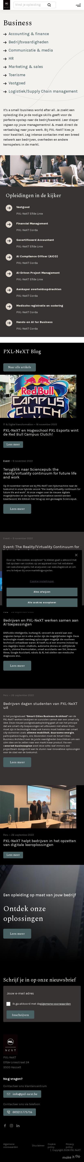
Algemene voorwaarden (10, 1145)
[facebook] (5, 1125)
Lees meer (9, 208)
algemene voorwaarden (55, 1004)
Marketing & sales (26, 66)
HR (11, 58)
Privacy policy (70, 1145)
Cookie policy (52, 1145)
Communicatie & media (31, 50)
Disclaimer (38, 1145)
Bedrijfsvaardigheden (29, 42)
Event (6, 461)
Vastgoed (17, 83)
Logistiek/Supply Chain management (43, 91)
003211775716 (22, 1112)
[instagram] (11, 1125)
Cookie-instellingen (42, 581)
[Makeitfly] (72, 1157)
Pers (5, 695)
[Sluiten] (76, 554)
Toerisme (17, 75)
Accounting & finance (29, 34)
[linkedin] (18, 1125)
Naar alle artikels (19, 367)
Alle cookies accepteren (42, 602)
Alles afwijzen (42, 592)
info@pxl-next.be (25, 1094)
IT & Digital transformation (18, 424)
